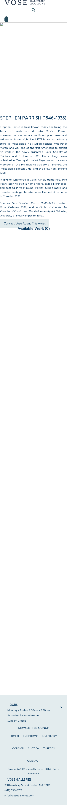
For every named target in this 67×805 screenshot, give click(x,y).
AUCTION (33, 748)
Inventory (49, 736)
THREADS (49, 748)
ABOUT (14, 736)
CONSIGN (18, 748)
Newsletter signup (33, 728)
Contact (33, 760)
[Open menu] (6, 19)
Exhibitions (30, 736)
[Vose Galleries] (33, 2)
